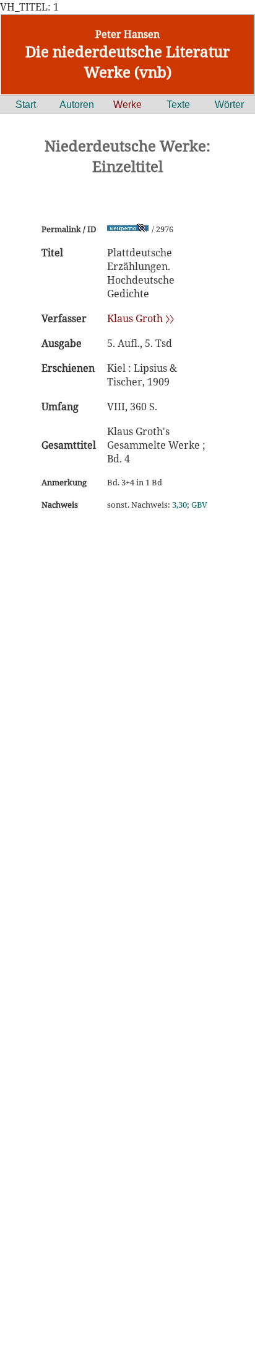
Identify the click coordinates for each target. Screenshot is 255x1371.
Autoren (76, 104)
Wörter (229, 104)
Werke (127, 104)
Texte (178, 104)
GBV (199, 504)
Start (25, 104)
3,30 (179, 504)
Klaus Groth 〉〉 (140, 318)
